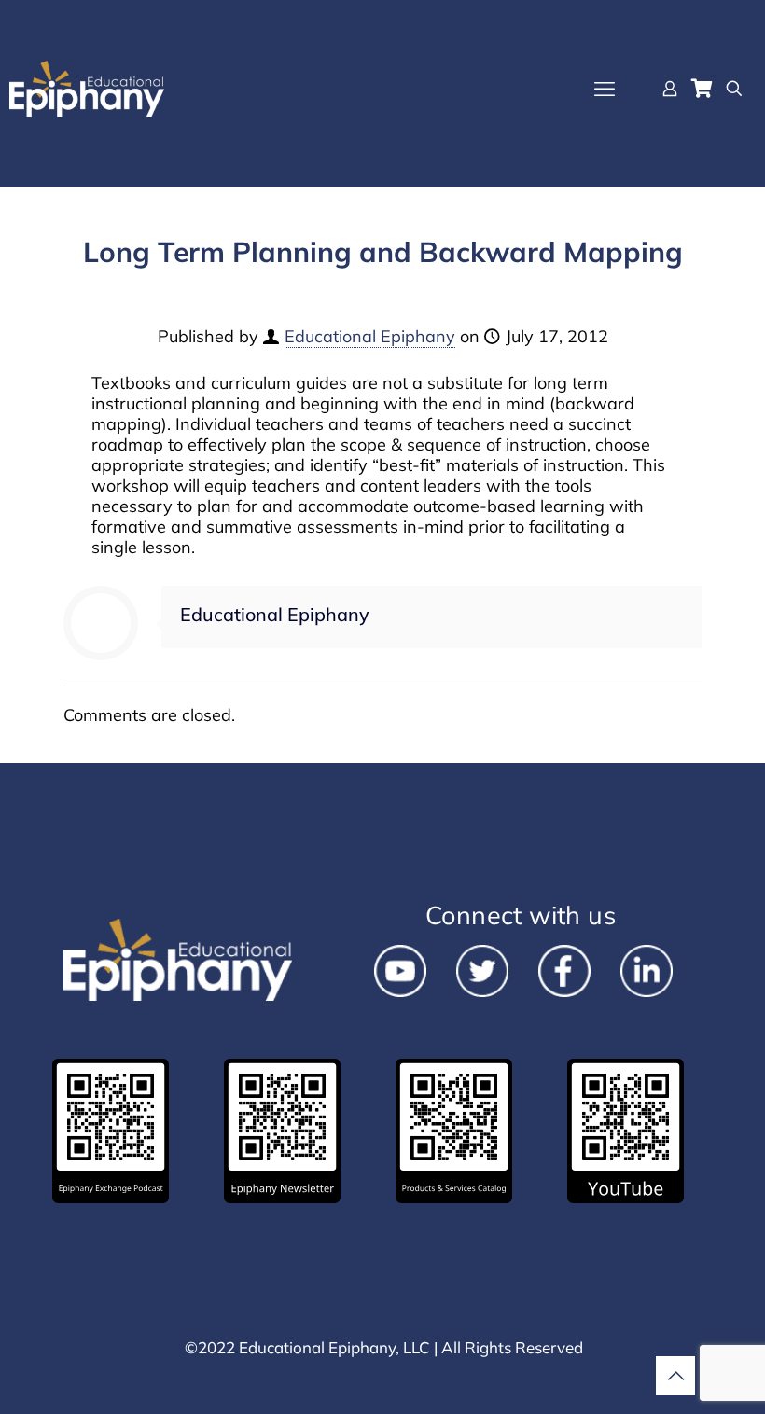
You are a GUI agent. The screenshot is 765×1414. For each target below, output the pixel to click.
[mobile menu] (604, 88)
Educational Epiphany (370, 336)
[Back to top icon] (675, 1375)
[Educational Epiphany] (86, 88)
